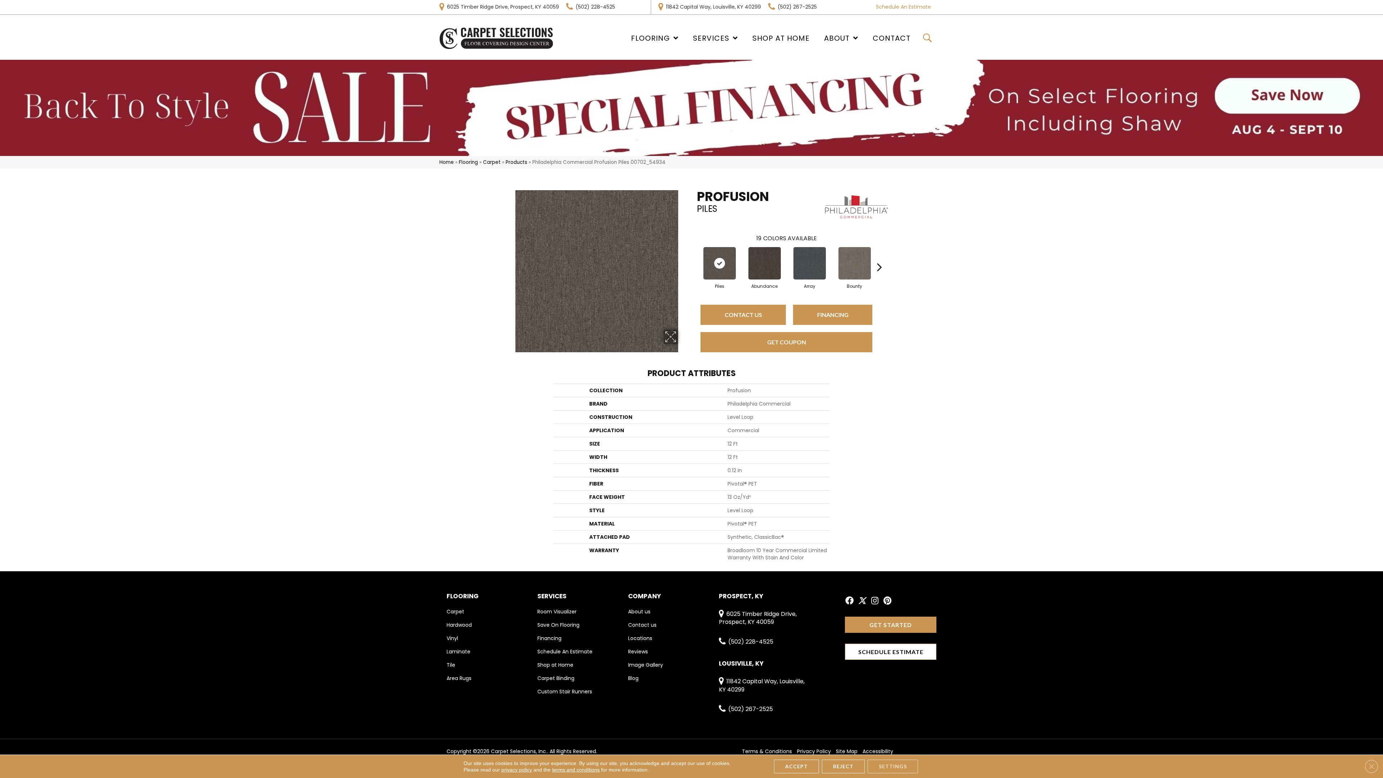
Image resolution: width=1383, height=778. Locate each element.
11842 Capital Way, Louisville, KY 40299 (713, 6)
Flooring (468, 162)
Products (516, 162)
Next (879, 256)
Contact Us (743, 314)
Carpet (492, 162)
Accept (796, 766)
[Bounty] (855, 263)
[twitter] (862, 601)
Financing (833, 314)
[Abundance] (765, 263)
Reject (843, 766)
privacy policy (516, 770)
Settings (893, 766)
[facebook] (849, 601)
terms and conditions (576, 770)
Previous (693, 256)
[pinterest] (887, 601)
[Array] (810, 263)
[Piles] (720, 263)
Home (446, 162)
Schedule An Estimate (903, 6)
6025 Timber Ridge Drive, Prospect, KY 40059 (503, 6)
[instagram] (874, 601)
